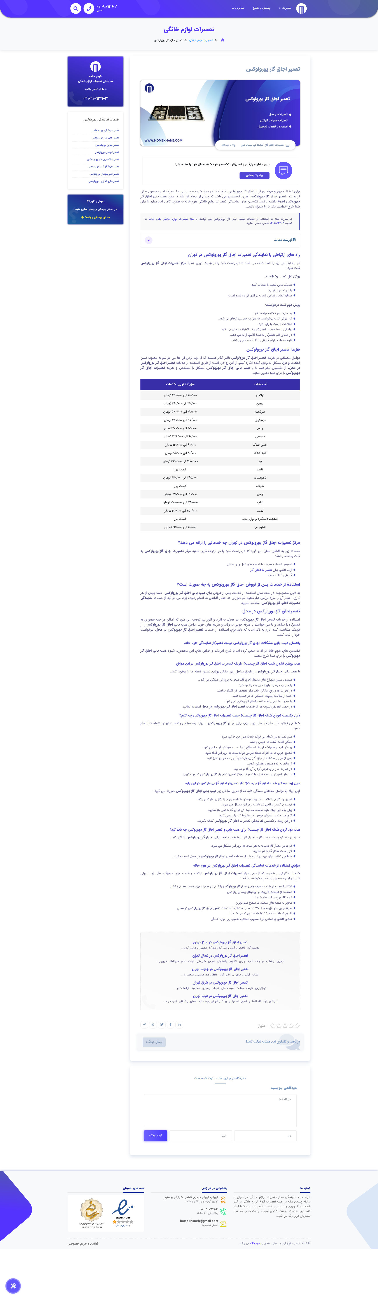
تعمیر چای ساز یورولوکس (105, 138)
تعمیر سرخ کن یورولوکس (105, 130)
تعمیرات (287, 8)
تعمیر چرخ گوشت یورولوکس (103, 167)
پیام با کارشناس (254, 175)
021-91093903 (95, 98)
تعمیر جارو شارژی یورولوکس (103, 181)
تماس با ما (238, 8)
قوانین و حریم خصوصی (83, 1243)
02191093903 (277, 223)
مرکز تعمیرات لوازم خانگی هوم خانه (171, 219)
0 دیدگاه (227, 145)
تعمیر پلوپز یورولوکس (107, 145)
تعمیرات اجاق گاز (274, 145)
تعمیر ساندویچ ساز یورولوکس (103, 159)
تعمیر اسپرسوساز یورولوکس (104, 174)
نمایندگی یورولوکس (252, 145)
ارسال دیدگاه (154, 1042)
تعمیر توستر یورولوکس (106, 152)
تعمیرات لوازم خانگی (201, 40)
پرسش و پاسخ (261, 8)
